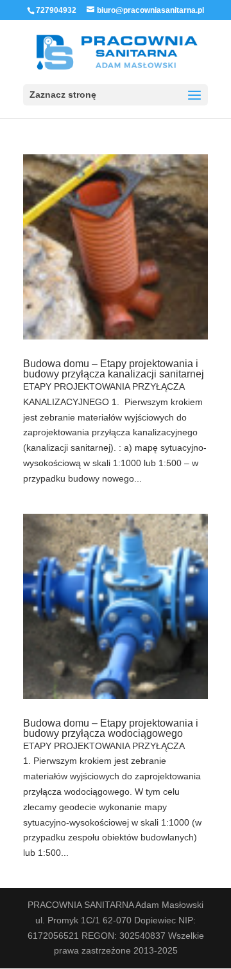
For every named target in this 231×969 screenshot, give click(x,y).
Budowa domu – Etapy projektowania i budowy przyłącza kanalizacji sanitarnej (113, 368)
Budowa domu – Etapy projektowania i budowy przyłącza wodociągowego (110, 728)
